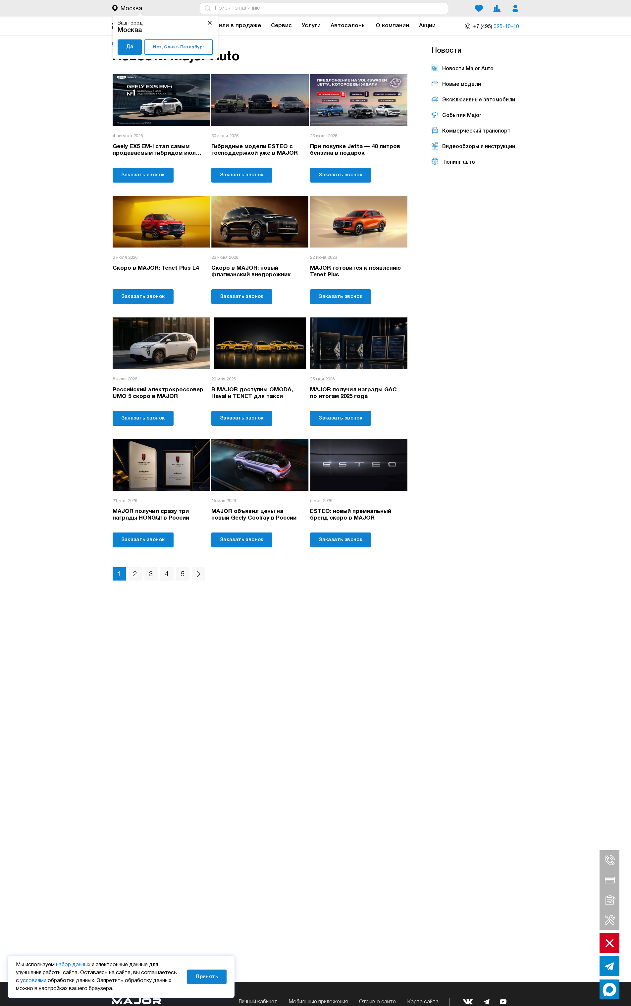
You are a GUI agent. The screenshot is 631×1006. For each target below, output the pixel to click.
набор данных (73, 965)
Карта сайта (423, 1002)
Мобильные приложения (318, 1002)
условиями (33, 980)
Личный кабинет (257, 1002)
